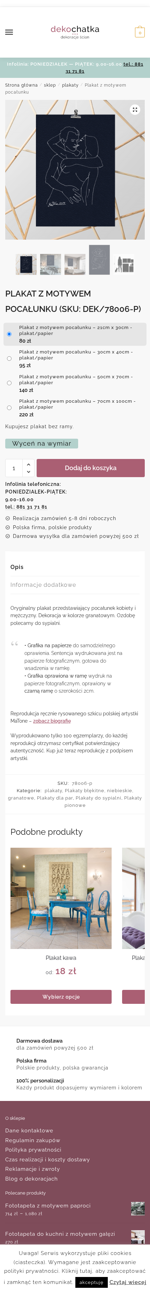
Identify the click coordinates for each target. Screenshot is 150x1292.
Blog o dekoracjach (31, 1179)
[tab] (75, 567)
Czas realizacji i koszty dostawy (47, 1159)
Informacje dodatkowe (43, 585)
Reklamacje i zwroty (32, 1169)
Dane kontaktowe (29, 1130)
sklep (50, 85)
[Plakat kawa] (61, 898)
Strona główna (21, 85)
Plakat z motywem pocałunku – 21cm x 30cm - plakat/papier (76, 330)
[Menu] (15, 32)
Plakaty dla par (55, 798)
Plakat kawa (61, 958)
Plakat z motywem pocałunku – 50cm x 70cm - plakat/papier (76, 379)
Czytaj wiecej (128, 1282)
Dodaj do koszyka (91, 468)
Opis (17, 567)
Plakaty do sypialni (98, 798)
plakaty (70, 85)
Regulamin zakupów (32, 1140)
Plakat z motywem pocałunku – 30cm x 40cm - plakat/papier (76, 354)
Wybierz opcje (61, 997)
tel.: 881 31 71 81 (26, 507)
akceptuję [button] (92, 1282)
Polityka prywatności (33, 1150)
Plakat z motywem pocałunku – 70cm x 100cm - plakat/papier (77, 404)
